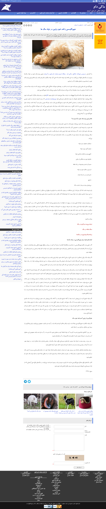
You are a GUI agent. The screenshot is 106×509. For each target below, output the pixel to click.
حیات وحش (99, 482)
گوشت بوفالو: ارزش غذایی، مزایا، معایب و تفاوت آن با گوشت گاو (12, 82)
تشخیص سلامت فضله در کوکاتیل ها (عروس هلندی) (11, 184)
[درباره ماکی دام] (105, 1)
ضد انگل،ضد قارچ (56, 480)
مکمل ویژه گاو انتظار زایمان (13, 153)
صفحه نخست (100, 13)
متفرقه (56, 489)
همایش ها (83, 13)
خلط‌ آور (38, 492)
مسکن (38, 490)
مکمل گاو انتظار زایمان (15, 150)
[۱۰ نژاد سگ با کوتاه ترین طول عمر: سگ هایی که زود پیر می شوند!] (67, 402)
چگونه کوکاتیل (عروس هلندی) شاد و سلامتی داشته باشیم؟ (11, 193)
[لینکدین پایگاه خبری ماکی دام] (15, 17)
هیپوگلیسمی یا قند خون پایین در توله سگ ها (58, 29)
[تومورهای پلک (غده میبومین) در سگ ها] (49, 402)
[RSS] (97, 1)
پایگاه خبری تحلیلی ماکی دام (54, 503)
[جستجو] (99, 1)
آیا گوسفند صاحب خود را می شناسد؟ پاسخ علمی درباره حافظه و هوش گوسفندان (11, 77)
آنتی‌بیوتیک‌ (38, 485)
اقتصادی (73, 13)
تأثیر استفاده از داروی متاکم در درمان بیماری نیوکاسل (11, 262)
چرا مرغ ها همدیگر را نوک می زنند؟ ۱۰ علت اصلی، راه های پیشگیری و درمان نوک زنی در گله (11, 108)
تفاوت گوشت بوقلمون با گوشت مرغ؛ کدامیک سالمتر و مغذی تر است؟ (11, 47)
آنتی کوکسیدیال (56, 494)
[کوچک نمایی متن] (29, 25)
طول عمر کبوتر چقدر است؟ (13, 130)
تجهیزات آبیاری (26, 474)
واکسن (56, 492)
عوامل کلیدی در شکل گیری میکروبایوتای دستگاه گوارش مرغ (12, 161)
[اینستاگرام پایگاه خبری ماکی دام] (7, 17)
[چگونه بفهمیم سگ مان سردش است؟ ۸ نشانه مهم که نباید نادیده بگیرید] (84, 402)
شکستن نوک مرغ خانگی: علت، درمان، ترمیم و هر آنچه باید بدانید (11, 103)
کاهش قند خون (74, 387)
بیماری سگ (66, 387)
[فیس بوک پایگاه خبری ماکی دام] (12, 17)
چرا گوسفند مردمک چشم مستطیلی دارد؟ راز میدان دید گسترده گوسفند (11, 72)
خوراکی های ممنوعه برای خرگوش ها (11, 266)
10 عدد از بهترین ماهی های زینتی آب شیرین (11, 210)
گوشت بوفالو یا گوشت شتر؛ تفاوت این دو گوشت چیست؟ (11, 55)
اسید (38, 480)
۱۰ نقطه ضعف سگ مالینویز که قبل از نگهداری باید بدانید (11, 126)
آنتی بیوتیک (56, 474)
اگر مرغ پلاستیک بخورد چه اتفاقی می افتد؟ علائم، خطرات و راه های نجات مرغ (11, 87)
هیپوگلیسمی (82, 387)
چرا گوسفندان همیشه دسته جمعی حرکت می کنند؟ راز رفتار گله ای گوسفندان (12, 67)
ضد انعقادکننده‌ (38, 483)
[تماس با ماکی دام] (102, 1)
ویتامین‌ (38, 482)
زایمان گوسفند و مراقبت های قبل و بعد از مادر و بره (10, 146)
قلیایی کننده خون (39, 493)
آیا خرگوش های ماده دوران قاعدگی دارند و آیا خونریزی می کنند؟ (11, 197)
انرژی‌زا (38, 497)
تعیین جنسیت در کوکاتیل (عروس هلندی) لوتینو (12, 189)
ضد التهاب (56, 479)
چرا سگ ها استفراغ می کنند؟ (33, 411)
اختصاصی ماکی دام (99, 480)
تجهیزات (56, 487)
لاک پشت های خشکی (15, 272)
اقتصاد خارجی (70, 475)
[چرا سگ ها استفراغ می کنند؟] (32, 402)
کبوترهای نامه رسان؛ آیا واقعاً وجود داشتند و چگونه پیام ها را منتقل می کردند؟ (11, 36)
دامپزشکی (98, 479)
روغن (38, 500)
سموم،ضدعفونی (56, 485)
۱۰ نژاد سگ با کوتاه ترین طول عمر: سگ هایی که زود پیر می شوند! (67, 412)
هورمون (56, 484)
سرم (56, 477)
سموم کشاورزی (25, 475)
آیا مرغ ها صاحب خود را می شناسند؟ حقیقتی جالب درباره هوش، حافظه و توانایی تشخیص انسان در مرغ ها (11, 93)
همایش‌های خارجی (84, 475)
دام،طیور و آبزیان (78, 25)
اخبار (91, 13)
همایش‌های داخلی (84, 474)
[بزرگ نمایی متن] (31, 25)
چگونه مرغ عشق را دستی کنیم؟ (12, 207)
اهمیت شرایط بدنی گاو (15, 135)
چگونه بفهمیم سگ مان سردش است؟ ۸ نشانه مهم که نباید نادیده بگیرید (85, 413)
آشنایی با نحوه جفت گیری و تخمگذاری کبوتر (13, 225)
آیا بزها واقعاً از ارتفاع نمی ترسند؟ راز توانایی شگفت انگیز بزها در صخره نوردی (11, 30)
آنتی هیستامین (56, 475)
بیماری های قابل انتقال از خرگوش (12, 214)
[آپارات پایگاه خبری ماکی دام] (1, 17)
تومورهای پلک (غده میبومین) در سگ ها (50, 412)
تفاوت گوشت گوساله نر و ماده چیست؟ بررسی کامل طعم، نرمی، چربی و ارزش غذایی (10, 42)
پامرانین (47, 99)
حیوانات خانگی (98, 477)
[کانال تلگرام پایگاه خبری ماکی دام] (9, 17)
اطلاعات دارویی (62, 13)
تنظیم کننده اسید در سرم (38, 495)
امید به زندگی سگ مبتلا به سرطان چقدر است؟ (12, 122)
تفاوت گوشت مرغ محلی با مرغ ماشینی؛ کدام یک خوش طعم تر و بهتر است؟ (10, 51)
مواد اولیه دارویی (21, 13)
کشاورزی (32, 13)
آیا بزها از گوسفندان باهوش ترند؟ (12, 26)
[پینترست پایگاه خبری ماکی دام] (17, 17)
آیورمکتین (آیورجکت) (15, 201)
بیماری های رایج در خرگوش (13, 204)
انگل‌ (47, 95)
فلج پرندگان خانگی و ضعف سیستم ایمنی (11, 220)
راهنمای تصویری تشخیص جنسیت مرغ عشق (10, 174)
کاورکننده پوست (38, 498)
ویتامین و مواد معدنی (56, 482)
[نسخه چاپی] (24, 25)
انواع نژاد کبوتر (17, 217)
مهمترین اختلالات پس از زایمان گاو (11, 138)
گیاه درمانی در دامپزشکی (14, 165)
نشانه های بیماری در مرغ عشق (13, 181)
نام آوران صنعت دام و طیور (47, 13)
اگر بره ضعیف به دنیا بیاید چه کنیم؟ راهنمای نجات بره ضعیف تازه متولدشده (11, 61)
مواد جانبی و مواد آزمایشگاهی (38, 488)
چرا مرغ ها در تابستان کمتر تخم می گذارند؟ (11, 98)
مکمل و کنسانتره (56, 490)
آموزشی (99, 475)
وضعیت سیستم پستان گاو (14, 133)
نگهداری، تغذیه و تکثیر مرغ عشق (12, 178)
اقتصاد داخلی (70, 474)
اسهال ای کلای (17, 279)
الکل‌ (39, 478)
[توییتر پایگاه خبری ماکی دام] (4, 17)
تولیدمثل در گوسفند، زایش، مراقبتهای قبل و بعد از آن (11, 142)
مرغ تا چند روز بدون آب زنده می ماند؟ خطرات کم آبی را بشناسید (10, 113)
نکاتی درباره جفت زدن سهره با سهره (11, 259)
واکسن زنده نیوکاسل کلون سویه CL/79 (12, 156)
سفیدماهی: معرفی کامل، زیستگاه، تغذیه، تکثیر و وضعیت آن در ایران (11, 117)
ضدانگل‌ (38, 487)
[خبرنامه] (94, 1)
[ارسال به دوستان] (26, 25)
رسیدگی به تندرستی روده (14, 167)
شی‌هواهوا (53, 99)
